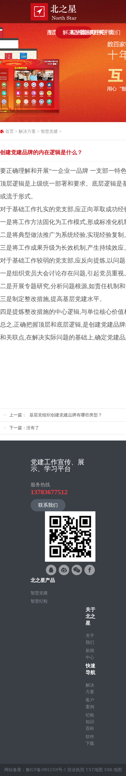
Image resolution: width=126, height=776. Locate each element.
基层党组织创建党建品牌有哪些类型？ (65, 415)
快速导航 (90, 669)
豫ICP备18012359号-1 (46, 769)
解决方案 (27, 131)
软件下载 (90, 740)
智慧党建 (49, 131)
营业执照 (75, 769)
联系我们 (48, 505)
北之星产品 (43, 580)
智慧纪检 (39, 601)
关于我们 (90, 639)
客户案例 (90, 703)
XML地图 (113, 769)
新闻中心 (90, 654)
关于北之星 (90, 616)
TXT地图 (94, 769)
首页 (9, 131)
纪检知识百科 (90, 722)
